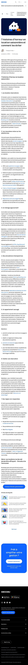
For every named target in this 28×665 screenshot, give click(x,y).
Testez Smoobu (16, 123)
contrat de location (6, 447)
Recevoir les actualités (8, 612)
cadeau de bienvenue (17, 181)
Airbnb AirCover (7, 351)
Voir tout (14, 529)
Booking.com (5, 120)
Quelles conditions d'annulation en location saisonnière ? (13, 657)
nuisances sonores (8, 423)
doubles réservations (7, 101)
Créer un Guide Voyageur (10, 188)
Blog (7, 13)
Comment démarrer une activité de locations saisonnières (13, 654)
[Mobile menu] (25, 2)
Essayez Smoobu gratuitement (14, 486)
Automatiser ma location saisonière (8, 649)
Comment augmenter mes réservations (9, 652)
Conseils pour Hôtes (12, 14)
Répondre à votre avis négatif (11, 198)
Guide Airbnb (13, 647)
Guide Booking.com (5, 647)
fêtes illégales (9, 429)
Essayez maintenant (14, 561)
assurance (21, 349)
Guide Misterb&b (21, 647)
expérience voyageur (14, 166)
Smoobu (2, 14)
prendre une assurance (9, 343)
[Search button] (15, 2)
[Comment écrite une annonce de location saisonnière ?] (14, 497)
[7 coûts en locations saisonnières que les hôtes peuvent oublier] (14, 504)
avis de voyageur (17, 141)
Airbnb (15, 277)
